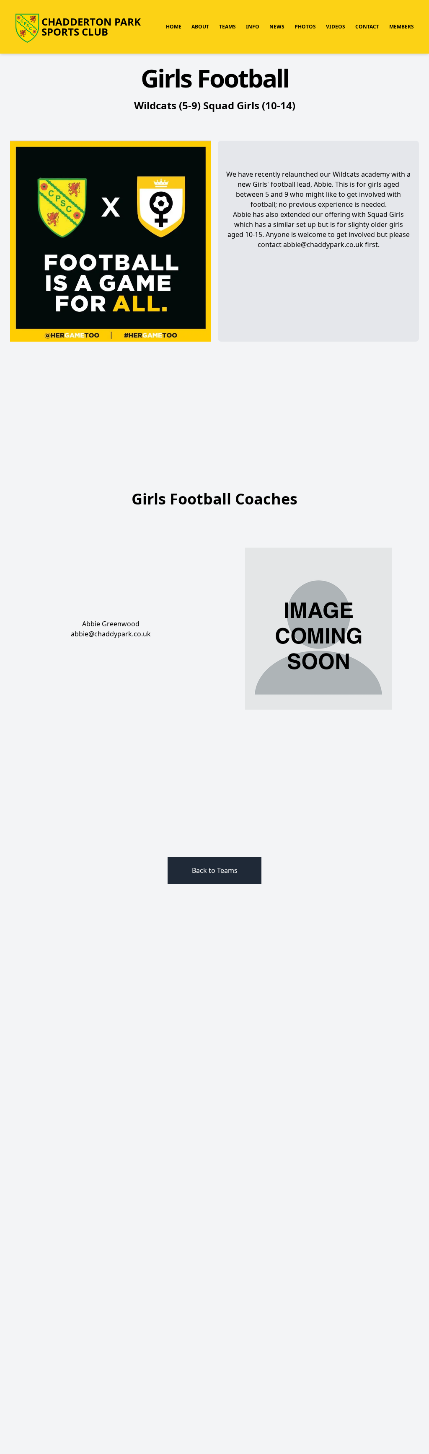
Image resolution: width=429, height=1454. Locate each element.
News (276, 26)
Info (252, 26)
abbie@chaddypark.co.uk (111, 633)
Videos (335, 26)
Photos (305, 26)
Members (401, 26)
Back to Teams (215, 870)
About (200, 26)
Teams (227, 26)
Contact (367, 26)
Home (173, 26)
